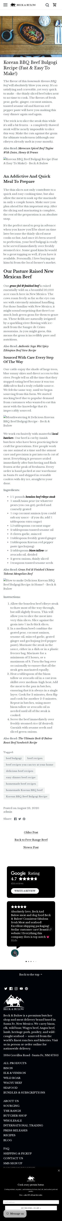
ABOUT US (11, 1101)
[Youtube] (21, 988)
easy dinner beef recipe (20, 777)
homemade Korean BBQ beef (24, 790)
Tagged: (8, 752)
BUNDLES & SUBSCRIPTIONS (24, 1092)
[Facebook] (10, 988)
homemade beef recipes (21, 783)
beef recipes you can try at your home (29, 764)
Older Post (31, 832)
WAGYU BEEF (12, 1082)
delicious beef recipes (19, 771)
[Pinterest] (26, 988)
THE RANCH (12, 1110)
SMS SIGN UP (12, 1163)
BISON (8, 1068)
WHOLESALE (12, 1120)
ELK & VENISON (14, 1073)
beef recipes (35, 758)
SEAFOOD (10, 1087)
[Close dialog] (59, 1170)
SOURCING (11, 1105)
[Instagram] (16, 988)
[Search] (47, 4)
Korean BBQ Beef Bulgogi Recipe (26, 796)
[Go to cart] (55, 4)
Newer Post (31, 847)
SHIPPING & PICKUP (17, 1153)
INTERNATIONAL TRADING (23, 1125)
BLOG (7, 1140)
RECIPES (9, 1135)
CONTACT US (13, 1158)
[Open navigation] (5, 4)
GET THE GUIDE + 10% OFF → (31, 1208)
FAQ (6, 1148)
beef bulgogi (14, 758)
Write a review (24, 891)
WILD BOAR (11, 1078)
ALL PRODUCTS (15, 1063)
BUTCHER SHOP (15, 1115)
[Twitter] (5, 988)
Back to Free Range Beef (31, 839)
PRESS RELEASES (15, 1130)
